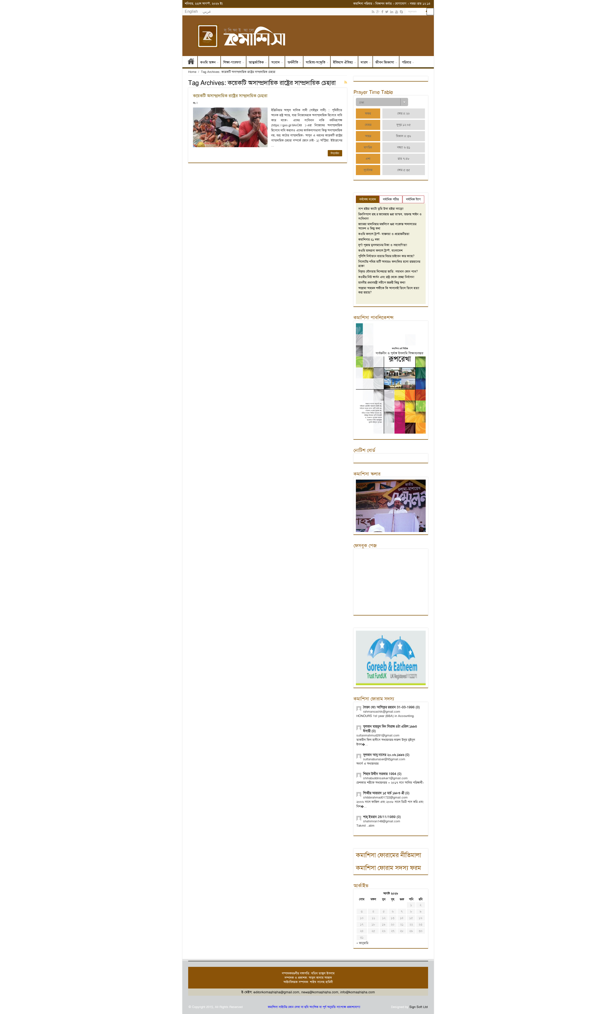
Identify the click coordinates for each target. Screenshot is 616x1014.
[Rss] (373, 12)
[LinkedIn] (392, 12)
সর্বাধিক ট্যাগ (413, 199)
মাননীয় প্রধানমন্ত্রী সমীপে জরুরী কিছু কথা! (381, 282)
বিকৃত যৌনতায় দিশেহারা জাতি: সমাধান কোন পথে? (388, 271)
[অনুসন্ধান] (430, 11)
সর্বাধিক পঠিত (391, 199)
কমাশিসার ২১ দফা (368, 239)
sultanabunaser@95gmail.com (384, 759)
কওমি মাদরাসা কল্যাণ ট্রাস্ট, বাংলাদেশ (380, 250)
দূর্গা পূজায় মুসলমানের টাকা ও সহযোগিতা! (382, 245)
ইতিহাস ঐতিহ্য (343, 62)
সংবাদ (275, 62)
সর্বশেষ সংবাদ (367, 199)
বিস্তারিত (335, 153)
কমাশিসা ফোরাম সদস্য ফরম (388, 868)
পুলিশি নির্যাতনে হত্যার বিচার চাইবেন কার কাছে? (386, 256)
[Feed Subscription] (345, 82)
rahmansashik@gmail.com (381, 712)
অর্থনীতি (293, 62)
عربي (207, 11)
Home (192, 72)
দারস (364, 62)
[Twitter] (387, 12)
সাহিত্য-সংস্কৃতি (315, 62)
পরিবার (406, 62)
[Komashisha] (308, 35)
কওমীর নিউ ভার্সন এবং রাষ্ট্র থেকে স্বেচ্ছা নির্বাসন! (386, 277)
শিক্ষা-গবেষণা (232, 62)
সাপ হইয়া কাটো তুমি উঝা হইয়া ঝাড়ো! (381, 209)
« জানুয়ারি (362, 943)
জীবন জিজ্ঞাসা (384, 62)
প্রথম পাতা (191, 62)
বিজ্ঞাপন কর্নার (383, 3)
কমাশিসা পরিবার (362, 3)
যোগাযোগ (400, 3)
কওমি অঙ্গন (208, 62)
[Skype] (401, 12)
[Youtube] (396, 12)
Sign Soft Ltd (418, 1007)
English (191, 11)
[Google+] (378, 12)
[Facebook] (382, 12)
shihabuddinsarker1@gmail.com (385, 778)
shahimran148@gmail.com (381, 821)
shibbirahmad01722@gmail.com (385, 797)
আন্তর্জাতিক (256, 62)
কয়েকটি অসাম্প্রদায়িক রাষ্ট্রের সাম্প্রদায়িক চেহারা (230, 96)
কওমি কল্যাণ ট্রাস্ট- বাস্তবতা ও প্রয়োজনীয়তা (383, 234)
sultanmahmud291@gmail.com (377, 735)
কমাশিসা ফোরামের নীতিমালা (388, 855)
